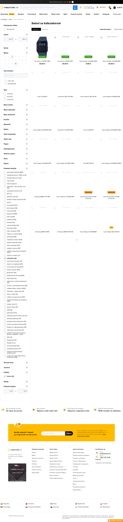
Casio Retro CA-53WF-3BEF (65, 130)
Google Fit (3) (11, 343)
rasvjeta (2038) (11, 220)
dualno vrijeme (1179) (13, 270)
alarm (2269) (11, 217)
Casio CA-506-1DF (88, 130)
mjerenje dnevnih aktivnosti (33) (17, 316)
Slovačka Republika (34, 507)
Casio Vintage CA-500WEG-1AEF (42, 130)
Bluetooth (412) (11, 273)
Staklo (6, 129)
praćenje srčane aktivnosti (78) (16, 321)
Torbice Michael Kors (56, 478)
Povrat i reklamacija (79, 461)
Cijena (6, 35)
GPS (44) (9, 310)
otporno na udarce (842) (14, 234)
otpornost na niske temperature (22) (17, 282)
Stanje (6, 382)
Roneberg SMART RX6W (42, 232)
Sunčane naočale (37, 458)
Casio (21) (11, 81)
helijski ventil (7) (12, 304)
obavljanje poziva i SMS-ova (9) (16, 175)
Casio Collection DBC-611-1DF (88, 96)
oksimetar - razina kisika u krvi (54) (16, 187)
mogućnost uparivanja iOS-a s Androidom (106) (16, 356)
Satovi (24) (10, 376)
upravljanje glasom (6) (14, 349)
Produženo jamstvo (79, 487)
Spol (5, 90)
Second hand (8, 363)
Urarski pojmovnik (78, 481)
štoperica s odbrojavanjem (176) (16, 327)
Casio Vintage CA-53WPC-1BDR (65, 163)
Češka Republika (83, 507)
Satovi (10, 19)
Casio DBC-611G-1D (88, 163)
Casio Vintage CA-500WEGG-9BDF (111, 163)
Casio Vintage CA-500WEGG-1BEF (111, 130)
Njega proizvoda (78, 475)
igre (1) (9, 202)
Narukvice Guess (55, 464)
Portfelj (6, 372)
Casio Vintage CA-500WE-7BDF (42, 163)
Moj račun (103, 7)
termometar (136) (12, 208)
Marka (6, 53)
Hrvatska (31, 504)
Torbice (34, 461)
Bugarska (6, 504)
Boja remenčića (9, 115)
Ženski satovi (54, 455)
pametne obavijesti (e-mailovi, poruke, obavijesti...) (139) (16, 333)
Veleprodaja (77, 490)
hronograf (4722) (12, 205)
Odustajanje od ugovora (80, 464)
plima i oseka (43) (12, 294)
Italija (55, 504)
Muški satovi (53, 452)
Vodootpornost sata (79, 473)
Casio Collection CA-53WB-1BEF (65, 197)
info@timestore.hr (105, 453)
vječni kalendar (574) (13, 245)
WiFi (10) (9, 337)
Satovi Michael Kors (56, 461)
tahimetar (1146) (11, 237)
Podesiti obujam (10, 386)
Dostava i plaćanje (79, 458)
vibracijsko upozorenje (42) (15, 330)
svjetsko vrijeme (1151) (13, 248)
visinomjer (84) (11, 211)
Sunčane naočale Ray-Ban (58, 470)
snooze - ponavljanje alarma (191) (17, 285)
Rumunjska (6, 507)
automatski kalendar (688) (15, 172)
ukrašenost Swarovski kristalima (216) (17, 300)
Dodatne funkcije (10, 168)
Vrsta (5, 159)
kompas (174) (11, 222)
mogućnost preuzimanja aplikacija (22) (14, 352)
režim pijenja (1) (12, 184)
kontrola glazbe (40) (13, 346)
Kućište (6, 120)
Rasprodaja (35, 473)
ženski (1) (10, 97)
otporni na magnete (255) (15, 264)
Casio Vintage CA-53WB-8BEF (88, 232)
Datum (6, 163)
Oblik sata (7, 139)
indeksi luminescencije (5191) (16, 297)
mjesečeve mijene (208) (14, 240)
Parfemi (34, 464)
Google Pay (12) (11, 340)
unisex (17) (10, 99)
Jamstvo (7, 368)
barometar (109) (12, 228)
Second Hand (36, 467)
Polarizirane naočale (56, 467)
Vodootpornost (9, 149)
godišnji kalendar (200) (14, 242)
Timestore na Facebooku (103, 463)
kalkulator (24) (12, 258)
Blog (74, 484)
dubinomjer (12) (11, 278)
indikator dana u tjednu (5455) (16, 288)
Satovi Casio (54, 458)
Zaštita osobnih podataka (81, 455)
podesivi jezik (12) (12, 197)
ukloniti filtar (45, 29)
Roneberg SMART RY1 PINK (42, 197)
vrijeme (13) (10, 181)
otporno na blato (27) (13, 255)
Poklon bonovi (36, 470)
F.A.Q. (75, 478)
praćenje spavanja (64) (14, 318)
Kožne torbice (54, 475)
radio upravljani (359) (13, 231)
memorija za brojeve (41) (14, 261)
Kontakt (75, 470)
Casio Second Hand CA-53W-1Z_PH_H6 (111, 197)
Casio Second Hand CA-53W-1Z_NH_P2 (88, 197)
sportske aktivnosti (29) (14, 178)
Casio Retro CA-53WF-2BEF (42, 61)
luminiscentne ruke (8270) (15, 267)
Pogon (6, 144)
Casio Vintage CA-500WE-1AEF (111, 96)
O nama (75, 467)
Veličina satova (9, 154)
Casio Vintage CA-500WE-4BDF (88, 61)
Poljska (105, 504)
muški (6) (10, 94)
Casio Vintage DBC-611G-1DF (111, 232)
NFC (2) (9, 194)
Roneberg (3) (12, 84)
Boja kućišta (8, 105)
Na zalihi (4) (10, 29)
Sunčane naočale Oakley (58, 473)
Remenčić (7, 124)
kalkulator (35, 29)
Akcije (6, 48)
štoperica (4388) (12, 214)
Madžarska (81, 504)
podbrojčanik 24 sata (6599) (15, 275)
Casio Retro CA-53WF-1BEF (65, 61)
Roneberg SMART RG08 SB (65, 232)
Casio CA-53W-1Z (42, 96)
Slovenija (56, 507)
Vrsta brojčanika (10, 134)
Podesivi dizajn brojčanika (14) (16, 199)
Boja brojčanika (9, 110)
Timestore (4, 19)
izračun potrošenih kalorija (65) (16, 324)
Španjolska (106, 507)
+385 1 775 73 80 (105, 457)
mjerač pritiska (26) (13, 225)
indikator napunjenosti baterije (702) (16, 252)
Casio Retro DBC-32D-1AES (65, 96)
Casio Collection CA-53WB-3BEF (111, 61)
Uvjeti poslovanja (78, 452)
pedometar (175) (12, 313)
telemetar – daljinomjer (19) (15, 291)
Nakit (33, 455)
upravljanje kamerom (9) (14, 191)
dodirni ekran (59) (12, 307)
